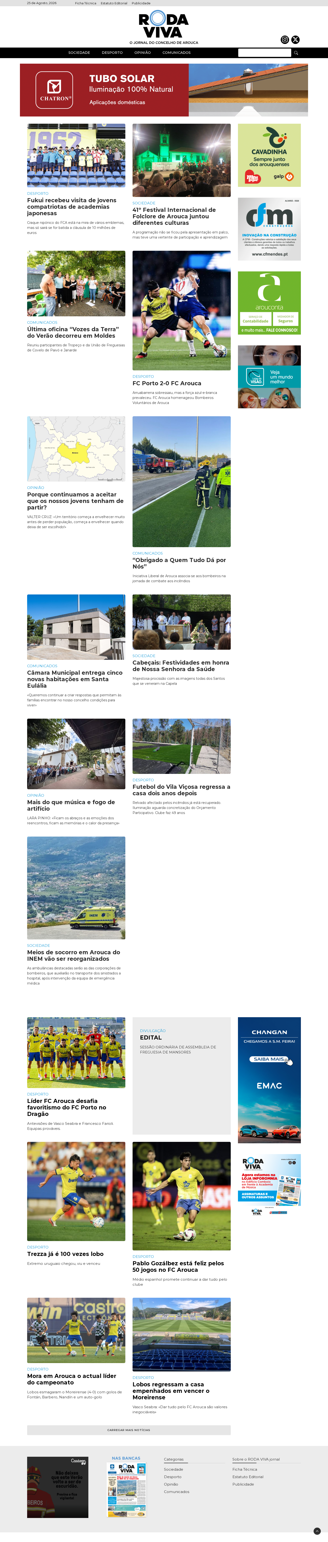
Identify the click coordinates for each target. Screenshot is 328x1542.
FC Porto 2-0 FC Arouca (167, 383)
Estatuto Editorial (114, 3)
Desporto (112, 52)
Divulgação (153, 1030)
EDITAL (151, 1037)
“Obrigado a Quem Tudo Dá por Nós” (179, 563)
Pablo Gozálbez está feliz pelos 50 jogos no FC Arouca (178, 1266)
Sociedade (79, 52)
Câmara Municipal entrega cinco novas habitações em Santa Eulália (74, 679)
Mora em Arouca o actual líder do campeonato (71, 1379)
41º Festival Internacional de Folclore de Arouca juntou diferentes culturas (174, 216)
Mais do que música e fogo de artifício (71, 805)
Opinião (142, 52)
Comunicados (177, 52)
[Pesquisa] (296, 53)
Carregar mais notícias (128, 1430)
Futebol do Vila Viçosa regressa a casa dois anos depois (182, 790)
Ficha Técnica (85, 3)
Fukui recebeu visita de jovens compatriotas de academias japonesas (71, 207)
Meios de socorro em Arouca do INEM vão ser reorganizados (73, 955)
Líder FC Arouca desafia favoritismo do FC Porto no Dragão (66, 1107)
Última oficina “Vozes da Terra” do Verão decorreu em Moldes (73, 332)
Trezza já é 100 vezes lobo (65, 1254)
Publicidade (141, 3)
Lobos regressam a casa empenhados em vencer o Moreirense (171, 1391)
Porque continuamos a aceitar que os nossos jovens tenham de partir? (75, 501)
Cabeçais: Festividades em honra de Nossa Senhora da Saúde (181, 666)
